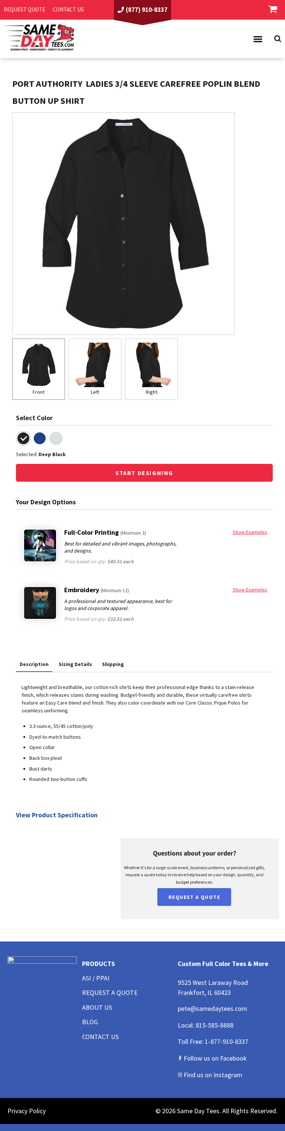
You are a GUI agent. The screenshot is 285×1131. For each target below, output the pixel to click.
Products (98, 963)
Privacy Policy (26, 1111)
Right (151, 392)
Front (39, 392)
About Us (97, 1007)
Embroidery (96, 590)
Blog (90, 1022)
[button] (258, 39)
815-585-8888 (214, 1025)
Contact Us (100, 1036)
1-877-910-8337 (226, 1041)
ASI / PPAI (95, 978)
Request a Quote (110, 992)
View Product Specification (57, 815)
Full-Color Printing (105, 532)
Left (95, 392)
